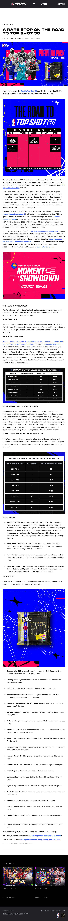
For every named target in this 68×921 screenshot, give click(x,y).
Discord (47, 910)
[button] (34, 4)
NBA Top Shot (16, 38)
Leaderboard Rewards (52, 344)
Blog (42, 910)
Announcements (9, 888)
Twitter (52, 910)
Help (64, 910)
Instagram (58, 910)
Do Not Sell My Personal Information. (16, 914)
